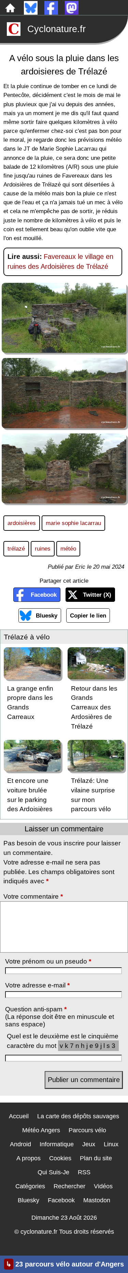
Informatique (57, 1144)
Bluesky (46, 615)
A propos (28, 1158)
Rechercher (69, 1186)
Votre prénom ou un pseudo (48, 961)
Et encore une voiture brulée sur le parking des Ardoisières (30, 795)
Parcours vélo (87, 1130)
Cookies (60, 1158)
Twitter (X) (97, 594)
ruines (43, 548)
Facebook (44, 594)
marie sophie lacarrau (73, 523)
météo (68, 548)
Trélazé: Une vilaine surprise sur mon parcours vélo (93, 795)
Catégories (30, 1186)
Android (20, 1144)
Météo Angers (41, 1130)
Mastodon (96, 1200)
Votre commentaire (33, 896)
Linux (111, 1144)
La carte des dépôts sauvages (78, 1116)
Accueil (19, 1116)
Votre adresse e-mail (37, 985)
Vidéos (103, 1186)
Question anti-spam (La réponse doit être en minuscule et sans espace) (59, 1017)
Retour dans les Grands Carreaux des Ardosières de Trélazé (94, 707)
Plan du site (96, 1158)
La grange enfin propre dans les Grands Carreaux (30, 702)
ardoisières (22, 523)
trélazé (16, 548)
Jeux (88, 1144)
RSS (84, 1172)
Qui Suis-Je (53, 1172)
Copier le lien (88, 615)
